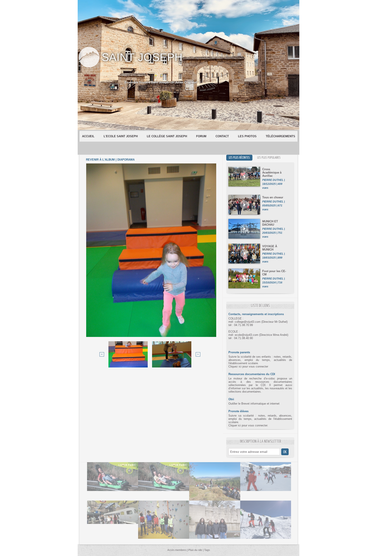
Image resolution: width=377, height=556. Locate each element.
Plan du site (195, 550)
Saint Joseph (142, 57)
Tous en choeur (272, 197)
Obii (231, 399)
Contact (223, 136)
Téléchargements (280, 136)
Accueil (88, 136)
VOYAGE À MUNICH (269, 248)
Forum (201, 136)
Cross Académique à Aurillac (271, 172)
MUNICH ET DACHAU (270, 223)
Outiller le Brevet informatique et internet (253, 403)
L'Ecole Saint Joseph (121, 136)
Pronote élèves (238, 411)
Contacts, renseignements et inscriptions (256, 314)
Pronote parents (239, 352)
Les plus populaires (269, 157)
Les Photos (247, 136)
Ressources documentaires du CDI (251, 374)
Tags (207, 550)
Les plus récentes (239, 157)
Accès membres (176, 550)
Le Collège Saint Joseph (167, 136)
